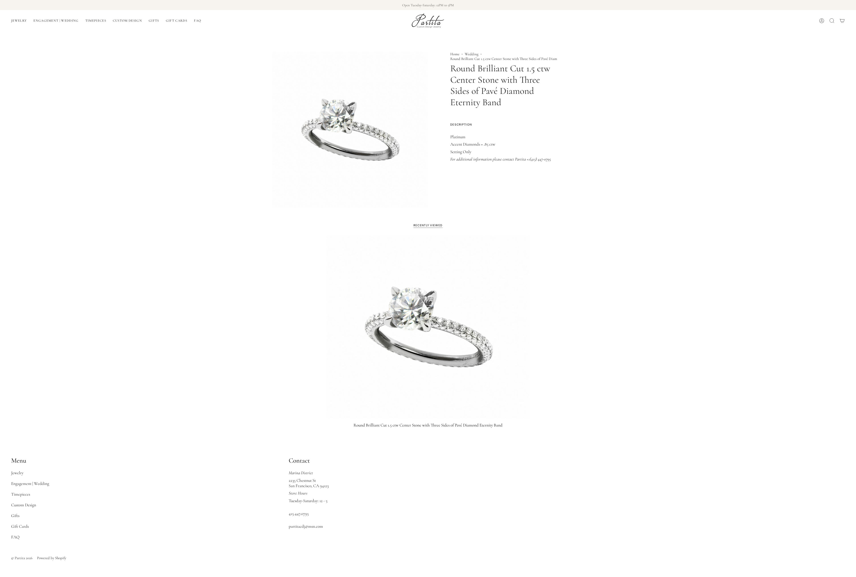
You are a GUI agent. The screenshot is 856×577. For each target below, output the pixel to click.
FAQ (15, 537)
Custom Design (23, 505)
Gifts (15, 515)
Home (454, 54)
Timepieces (20, 494)
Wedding (471, 54)
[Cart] (842, 20)
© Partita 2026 (22, 558)
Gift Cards (20, 526)
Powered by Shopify (51, 558)
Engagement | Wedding (30, 483)
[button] (19, 20)
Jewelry (17, 473)
